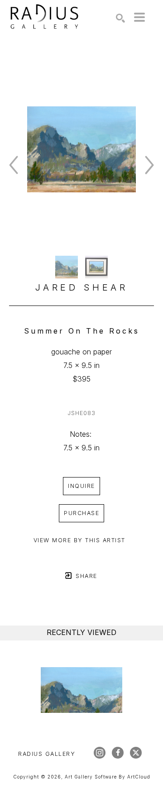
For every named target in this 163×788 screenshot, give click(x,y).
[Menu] (139, 17)
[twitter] (136, 753)
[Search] (120, 18)
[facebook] (118, 753)
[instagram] (99, 753)
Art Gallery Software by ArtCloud (107, 776)
